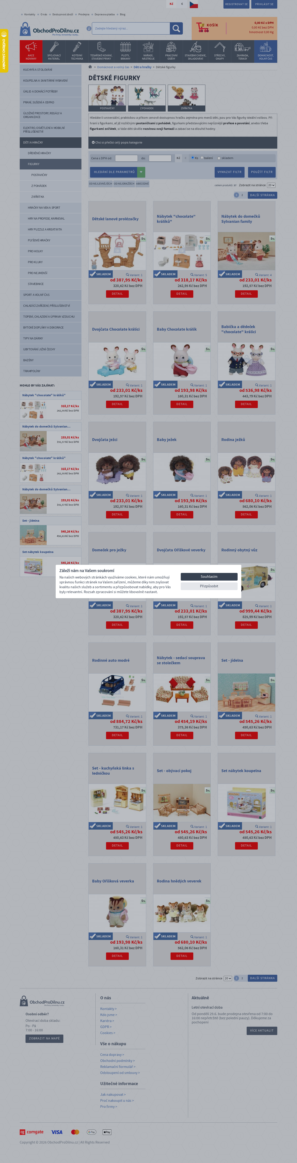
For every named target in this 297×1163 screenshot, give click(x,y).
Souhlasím (209, 576)
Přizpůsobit (209, 586)
